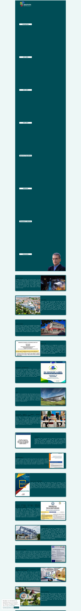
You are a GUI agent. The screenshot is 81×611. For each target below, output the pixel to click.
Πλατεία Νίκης (19, 278)
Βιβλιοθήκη (43, 299)
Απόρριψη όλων (10, 607)
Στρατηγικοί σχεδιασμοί (36, 481)
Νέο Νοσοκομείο (19, 457)
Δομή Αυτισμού (19, 324)
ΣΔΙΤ (17, 392)
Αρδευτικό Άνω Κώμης (21, 549)
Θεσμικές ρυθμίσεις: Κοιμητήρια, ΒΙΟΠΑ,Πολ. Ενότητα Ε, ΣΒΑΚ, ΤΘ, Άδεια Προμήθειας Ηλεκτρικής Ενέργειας (28, 506)
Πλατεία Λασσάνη (45, 591)
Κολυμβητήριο (44, 527)
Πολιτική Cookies (12, 605)
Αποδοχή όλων (16, 607)
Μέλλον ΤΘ (43, 343)
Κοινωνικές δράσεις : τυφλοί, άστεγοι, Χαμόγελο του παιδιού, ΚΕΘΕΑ (28, 415)
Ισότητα (36, 437)
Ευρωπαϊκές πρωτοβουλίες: (22, 367)
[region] (11, 604)
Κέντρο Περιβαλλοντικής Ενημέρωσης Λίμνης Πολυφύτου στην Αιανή (28, 570)
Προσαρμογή (5, 607)
